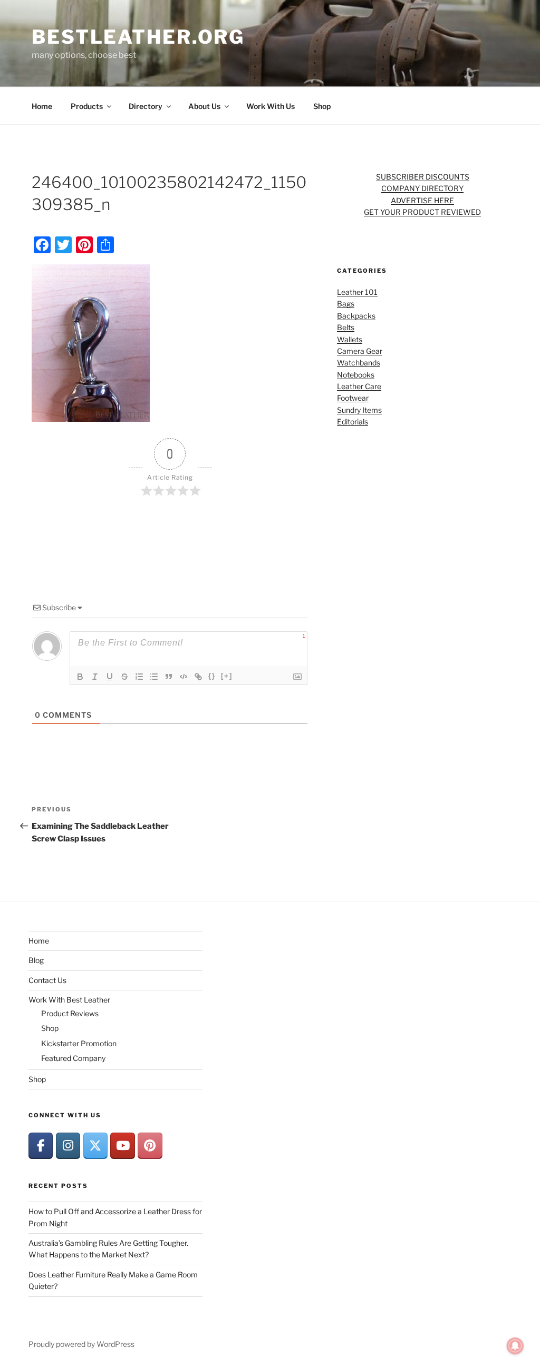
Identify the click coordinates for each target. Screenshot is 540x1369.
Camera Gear (359, 350)
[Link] (198, 676)
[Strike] (124, 676)
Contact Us (47, 980)
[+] (227, 676)
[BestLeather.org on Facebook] (40, 1145)
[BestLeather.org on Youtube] (122, 1145)
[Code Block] (183, 676)
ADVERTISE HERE (422, 200)
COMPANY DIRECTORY (422, 188)
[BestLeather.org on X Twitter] (95, 1145)
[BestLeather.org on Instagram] (68, 1145)
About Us (204, 106)
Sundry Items (359, 409)
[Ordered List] (139, 676)
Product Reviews (70, 1013)
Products (87, 106)
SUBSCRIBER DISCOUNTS (422, 176)
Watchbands (358, 362)
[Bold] (80, 676)
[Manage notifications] (515, 1345)
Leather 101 (357, 291)
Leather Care (359, 386)
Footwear (353, 397)
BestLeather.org (138, 36)
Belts (345, 327)
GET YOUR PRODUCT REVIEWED (422, 211)
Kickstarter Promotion (79, 1043)
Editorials (352, 421)
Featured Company (73, 1058)
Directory (145, 106)
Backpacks (356, 315)
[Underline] (109, 676)
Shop (322, 106)
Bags (345, 303)
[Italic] (95, 676)
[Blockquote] (168, 676)
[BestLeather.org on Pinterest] (150, 1145)
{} (212, 676)
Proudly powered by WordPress (81, 1344)
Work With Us (270, 106)
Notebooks (355, 374)
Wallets (349, 339)
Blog (36, 960)
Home (42, 106)
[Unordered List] (154, 676)
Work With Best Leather (69, 999)
